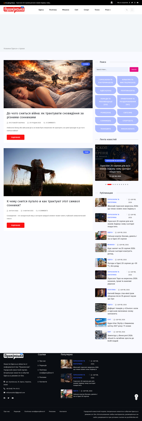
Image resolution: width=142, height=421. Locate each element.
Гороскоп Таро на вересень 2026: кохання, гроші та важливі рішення (123, 281)
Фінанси (65, 10)
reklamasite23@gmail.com (15, 393)
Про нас (42, 361)
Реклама (42, 377)
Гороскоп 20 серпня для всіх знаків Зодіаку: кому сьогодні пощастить (121, 224)
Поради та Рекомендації (105, 101)
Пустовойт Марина (17, 123)
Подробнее (15, 137)
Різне (107, 10)
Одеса (41, 10)
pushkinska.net (132, 417)
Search (134, 69)
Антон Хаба (13, 211)
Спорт (86, 10)
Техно (97, 10)
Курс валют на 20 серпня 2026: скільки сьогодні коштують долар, (121, 251)
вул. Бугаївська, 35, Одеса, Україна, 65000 (17, 383)
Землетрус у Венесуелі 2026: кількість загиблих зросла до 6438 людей (121, 338)
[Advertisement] (71, 31)
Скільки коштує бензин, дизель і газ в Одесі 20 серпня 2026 (115, 170)
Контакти (43, 382)
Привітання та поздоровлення (128, 101)
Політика (53, 10)
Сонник (105, 121)
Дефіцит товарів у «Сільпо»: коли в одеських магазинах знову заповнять (123, 311)
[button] (105, 184)
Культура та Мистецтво (127, 81)
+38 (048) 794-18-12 (13, 389)
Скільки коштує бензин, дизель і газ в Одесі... (36, 3)
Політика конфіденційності (46, 371)
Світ (76, 10)
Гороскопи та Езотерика (105, 81)
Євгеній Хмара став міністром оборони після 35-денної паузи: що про (122, 296)
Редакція (43, 365)
